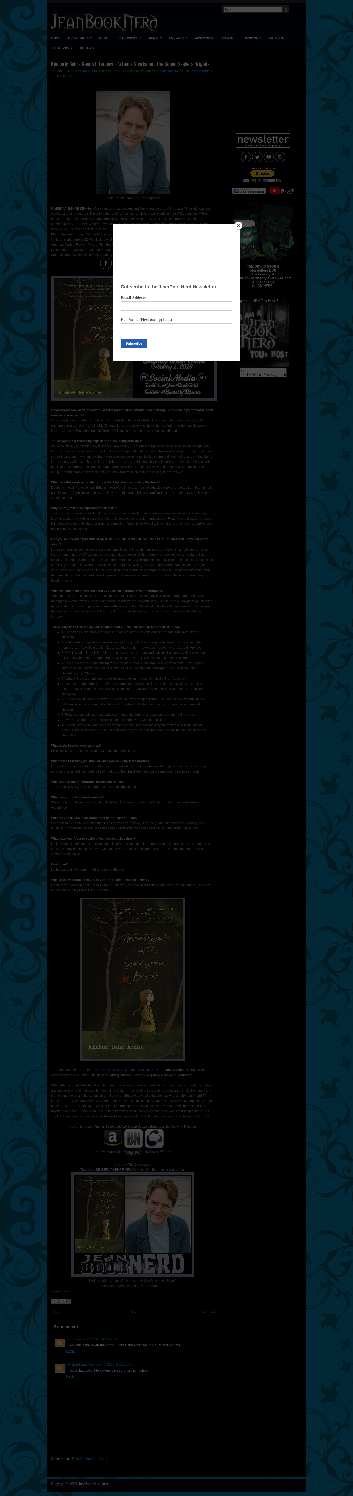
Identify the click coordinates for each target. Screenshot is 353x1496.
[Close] (238, 225)
